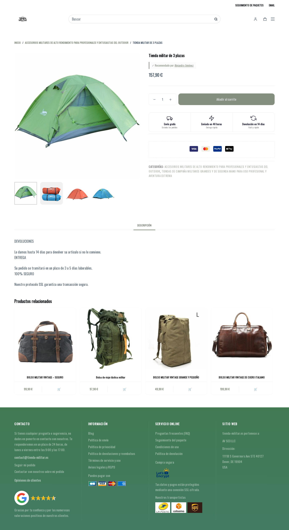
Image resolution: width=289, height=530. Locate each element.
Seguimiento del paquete (170, 440)
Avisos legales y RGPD (101, 467)
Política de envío (98, 440)
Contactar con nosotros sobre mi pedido (39, 471)
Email (272, 5)
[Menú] (273, 19)
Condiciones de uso (167, 446)
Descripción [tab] (144, 225)
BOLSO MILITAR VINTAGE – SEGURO (45, 377)
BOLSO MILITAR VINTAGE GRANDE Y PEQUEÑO (176, 377)
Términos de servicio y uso (104, 460)
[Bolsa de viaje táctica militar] (110, 338)
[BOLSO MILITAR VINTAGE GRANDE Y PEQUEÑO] (176, 338)
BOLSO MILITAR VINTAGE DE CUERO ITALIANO (242, 377)
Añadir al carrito (226, 99)
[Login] (255, 19)
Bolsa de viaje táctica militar (110, 377)
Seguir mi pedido (24, 465)
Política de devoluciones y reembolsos (111, 453)
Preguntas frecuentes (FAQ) (172, 433)
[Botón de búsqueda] (216, 19)
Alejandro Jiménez (184, 65)
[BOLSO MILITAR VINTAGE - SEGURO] (45, 338)
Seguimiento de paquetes (249, 5)
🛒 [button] (59, 389)
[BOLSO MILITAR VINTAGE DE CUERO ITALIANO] (241, 338)
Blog (91, 433)
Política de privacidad (101, 446)
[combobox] (142, 19)
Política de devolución (169, 453)
